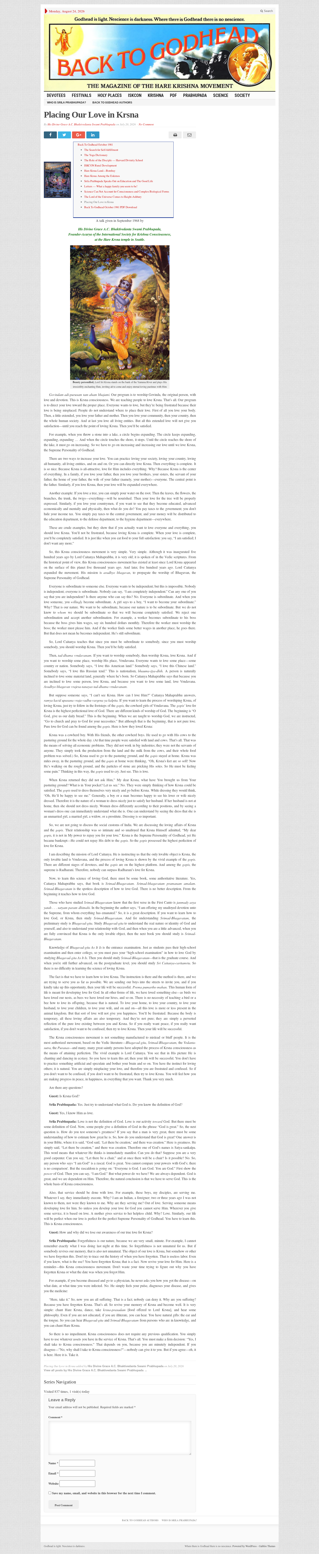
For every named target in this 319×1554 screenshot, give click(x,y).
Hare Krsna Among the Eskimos (102, 176)
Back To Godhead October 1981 (95, 144)
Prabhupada (195, 95)
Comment (55, 1417)
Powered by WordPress (244, 1546)
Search (268, 11)
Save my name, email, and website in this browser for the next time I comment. (104, 1493)
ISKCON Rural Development (100, 165)
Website (53, 1483)
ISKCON (134, 95)
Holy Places (110, 95)
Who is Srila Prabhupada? (66, 102)
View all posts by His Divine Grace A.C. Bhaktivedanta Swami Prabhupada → (95, 1370)
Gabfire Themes (267, 1546)
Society (242, 95)
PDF (173, 95)
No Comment (146, 124)
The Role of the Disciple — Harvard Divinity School (113, 160)
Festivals (81, 95)
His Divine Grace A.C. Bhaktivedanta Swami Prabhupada (81, 124)
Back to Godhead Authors (112, 102)
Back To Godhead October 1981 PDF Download (110, 207)
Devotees (56, 95)
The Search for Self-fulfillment (101, 150)
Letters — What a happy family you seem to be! (110, 186)
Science (220, 95)
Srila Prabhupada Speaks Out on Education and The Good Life (118, 181)
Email (53, 1473)
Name (53, 1463)
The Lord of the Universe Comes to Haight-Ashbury (112, 197)
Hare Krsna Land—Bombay (99, 171)
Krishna (156, 95)
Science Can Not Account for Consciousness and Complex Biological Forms (126, 191)
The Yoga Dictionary (95, 155)
